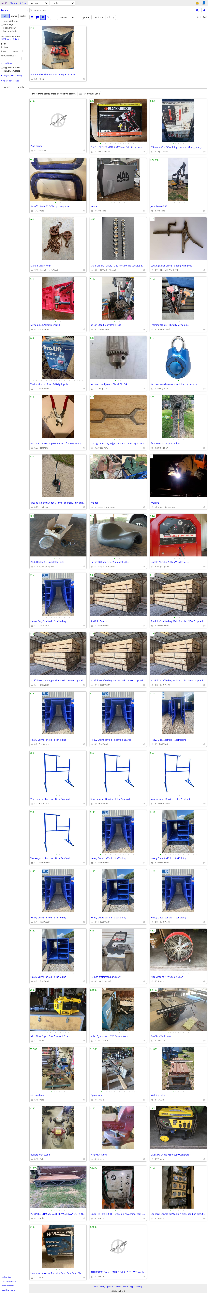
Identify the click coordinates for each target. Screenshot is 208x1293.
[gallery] (43, 17)
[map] (48, 17)
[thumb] (37, 17)
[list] (32, 17)
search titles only (11, 21)
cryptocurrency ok (11, 67)
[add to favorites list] (32, 79)
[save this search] (204, 10)
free (6, 47)
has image (8, 24)
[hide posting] (84, 79)
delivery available (11, 70)
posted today (9, 27)
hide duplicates (10, 31)
